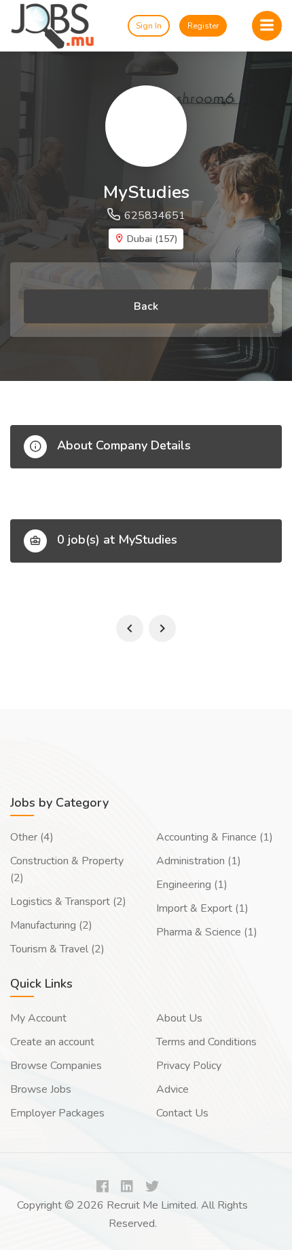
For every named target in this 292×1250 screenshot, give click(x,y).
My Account (38, 1018)
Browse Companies (56, 1065)
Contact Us (182, 1113)
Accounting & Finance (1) (214, 837)
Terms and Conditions (206, 1041)
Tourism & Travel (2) (57, 949)
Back (146, 306)
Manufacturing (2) (51, 925)
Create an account (52, 1041)
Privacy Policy (188, 1065)
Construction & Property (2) (67, 869)
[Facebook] (102, 1187)
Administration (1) (198, 860)
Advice (172, 1089)
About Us (179, 1018)
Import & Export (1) (202, 908)
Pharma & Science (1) (206, 932)
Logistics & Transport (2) (68, 901)
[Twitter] (152, 1187)
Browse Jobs (40, 1089)
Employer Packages (57, 1113)
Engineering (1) (191, 884)
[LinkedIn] (127, 1187)
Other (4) (32, 837)
